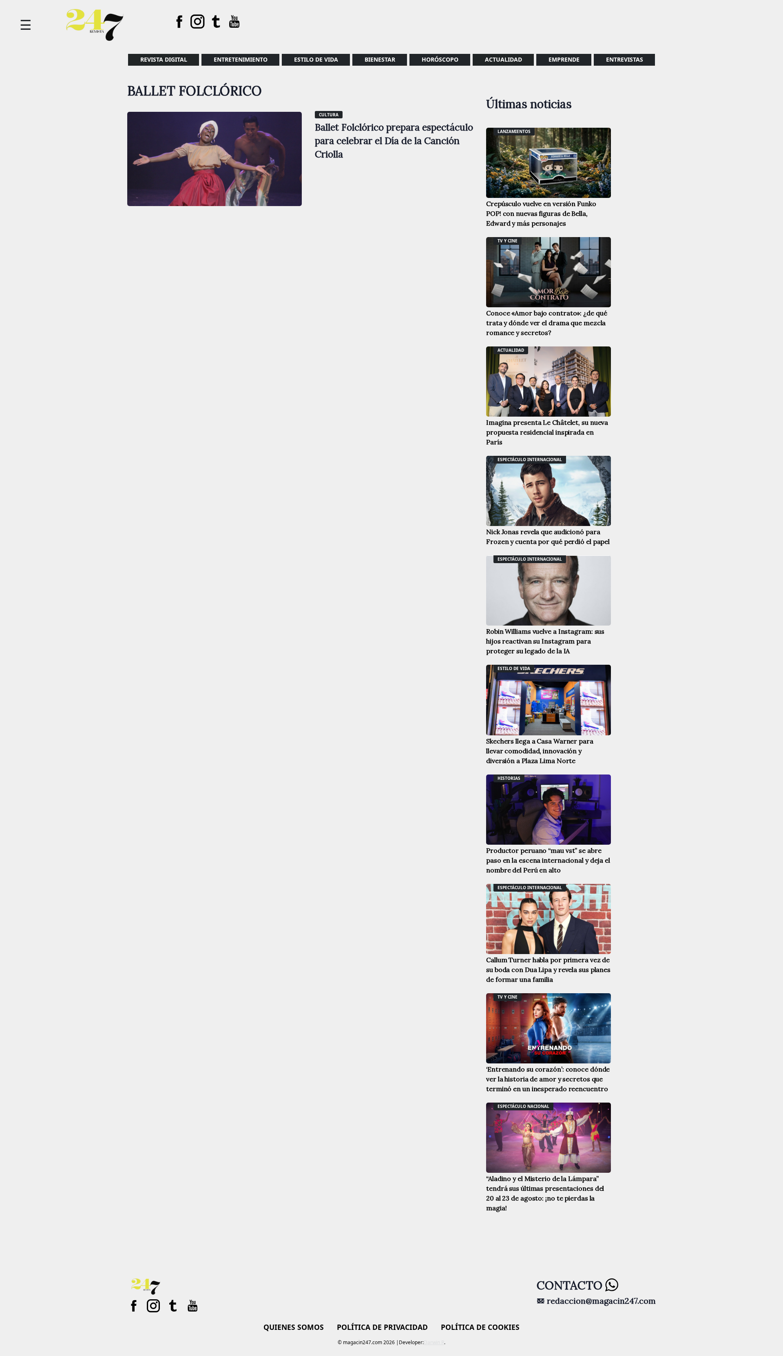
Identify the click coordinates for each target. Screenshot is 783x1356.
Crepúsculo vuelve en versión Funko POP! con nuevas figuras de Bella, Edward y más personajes (541, 213)
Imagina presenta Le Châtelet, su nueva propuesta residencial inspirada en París (547, 432)
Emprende (564, 59)
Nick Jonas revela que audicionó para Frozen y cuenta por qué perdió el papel (548, 537)
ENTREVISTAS (624, 59)
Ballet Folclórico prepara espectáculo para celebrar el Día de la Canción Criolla (394, 140)
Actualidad (503, 59)
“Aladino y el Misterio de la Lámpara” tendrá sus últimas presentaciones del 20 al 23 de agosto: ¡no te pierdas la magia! (545, 1193)
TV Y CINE (508, 241)
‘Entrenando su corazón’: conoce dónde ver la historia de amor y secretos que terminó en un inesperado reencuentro (548, 1079)
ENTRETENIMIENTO (241, 59)
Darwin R (434, 1342)
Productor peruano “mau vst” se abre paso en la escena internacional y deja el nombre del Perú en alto (548, 860)
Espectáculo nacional (523, 1106)
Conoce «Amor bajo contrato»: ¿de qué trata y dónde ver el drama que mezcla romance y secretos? (546, 323)
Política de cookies (480, 1327)
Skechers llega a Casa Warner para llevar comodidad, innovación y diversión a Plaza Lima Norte (539, 751)
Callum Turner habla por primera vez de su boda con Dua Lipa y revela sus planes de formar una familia (548, 969)
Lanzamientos (514, 131)
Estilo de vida (316, 59)
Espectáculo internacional (530, 459)
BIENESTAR (380, 59)
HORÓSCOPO (440, 59)
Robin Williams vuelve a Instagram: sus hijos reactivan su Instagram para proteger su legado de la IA (545, 641)
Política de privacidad (382, 1327)
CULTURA (328, 115)
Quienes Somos (293, 1327)
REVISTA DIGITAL (163, 59)
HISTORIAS (509, 778)
